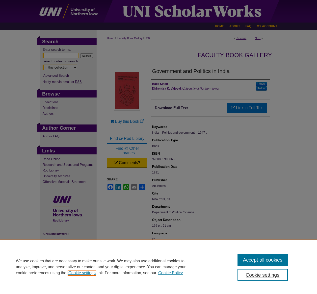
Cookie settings (82, 273)
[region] (158, 267)
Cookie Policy (170, 273)
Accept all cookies (262, 260)
